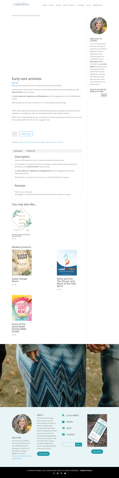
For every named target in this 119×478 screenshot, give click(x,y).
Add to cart (26, 133)
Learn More (43, 454)
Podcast (81, 5)
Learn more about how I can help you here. (97, 81)
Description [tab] (18, 151)
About (51, 5)
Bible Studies (68, 5)
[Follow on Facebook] (53, 473)
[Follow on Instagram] (57, 473)
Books (58, 5)
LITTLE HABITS (72, 415)
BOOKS (69, 422)
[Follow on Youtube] (65, 473)
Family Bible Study (25, 142)
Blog (89, 5)
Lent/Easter (59, 142)
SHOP (68, 428)
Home (44, 5)
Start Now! (97, 451)
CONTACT (70, 434)
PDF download (21, 15)
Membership (97, 5)
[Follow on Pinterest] (61, 473)
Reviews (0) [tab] (31, 151)
